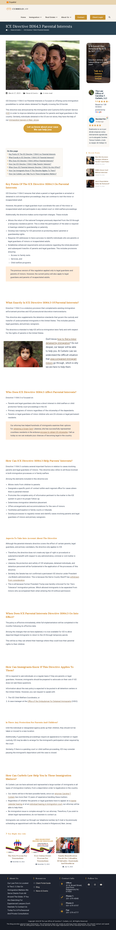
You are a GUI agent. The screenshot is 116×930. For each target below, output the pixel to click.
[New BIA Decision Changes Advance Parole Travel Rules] (90, 160)
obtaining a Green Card (23, 429)
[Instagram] (95, 884)
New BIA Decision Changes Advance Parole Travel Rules (102, 159)
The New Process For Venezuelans (17, 857)
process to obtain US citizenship (54, 432)
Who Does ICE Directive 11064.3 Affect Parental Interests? (31, 161)
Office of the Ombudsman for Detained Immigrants (49, 701)
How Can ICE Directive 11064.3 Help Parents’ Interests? (30, 164)
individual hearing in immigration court (46, 804)
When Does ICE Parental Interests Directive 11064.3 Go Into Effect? (34, 167)
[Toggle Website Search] (109, 17)
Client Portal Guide (43, 883)
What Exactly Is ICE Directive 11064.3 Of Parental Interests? (31, 157)
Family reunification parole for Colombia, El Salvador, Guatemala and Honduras (67, 859)
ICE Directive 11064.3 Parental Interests (36, 30)
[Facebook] (89, 884)
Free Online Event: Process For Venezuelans (42, 858)
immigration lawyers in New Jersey (24, 120)
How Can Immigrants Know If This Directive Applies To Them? (32, 171)
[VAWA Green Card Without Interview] (90, 172)
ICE (7, 113)
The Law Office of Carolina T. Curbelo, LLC (101, 94)
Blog (38, 887)
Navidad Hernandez (102, 119)
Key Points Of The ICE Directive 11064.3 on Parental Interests (32, 154)
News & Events (32, 93)
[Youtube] (101, 884)
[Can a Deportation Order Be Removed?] (90, 184)
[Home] (6, 30)
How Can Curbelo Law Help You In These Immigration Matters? (33, 174)
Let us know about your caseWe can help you (42, 128)
